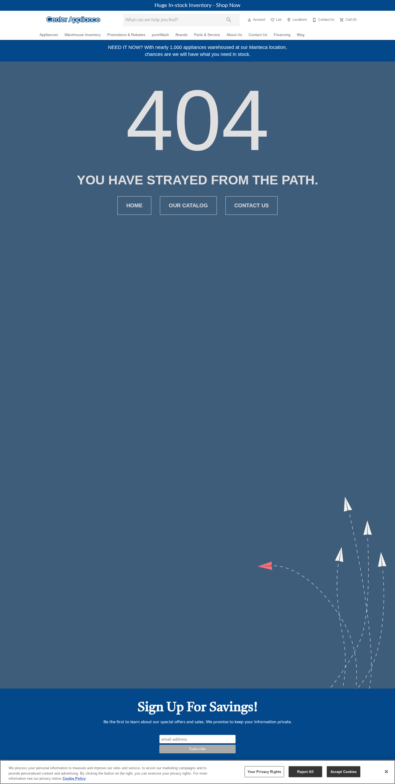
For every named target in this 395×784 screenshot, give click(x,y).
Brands (181, 35)
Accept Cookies (344, 771)
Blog (300, 35)
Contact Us (258, 35)
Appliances (49, 35)
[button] (249, 20)
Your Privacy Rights (264, 771)
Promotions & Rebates (126, 35)
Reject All (305, 771)
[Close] (386, 772)
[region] (197, 772)
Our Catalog (188, 205)
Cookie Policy (74, 778)
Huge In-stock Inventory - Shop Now (197, 5)
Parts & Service (207, 35)
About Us (234, 35)
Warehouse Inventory (82, 35)
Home (134, 205)
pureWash (160, 35)
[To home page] (73, 20)
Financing (282, 35)
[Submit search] (229, 20)
